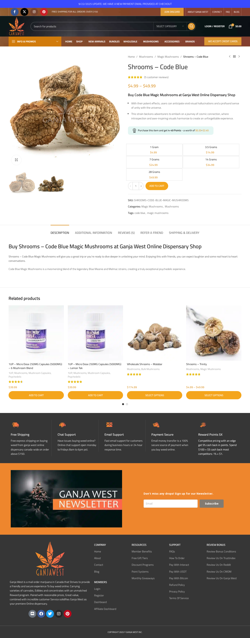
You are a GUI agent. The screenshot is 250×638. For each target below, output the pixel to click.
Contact (98, 564)
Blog (96, 571)
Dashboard (100, 602)
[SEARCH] (191, 26)
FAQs (172, 551)
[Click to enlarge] (16, 160)
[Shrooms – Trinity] (213, 333)
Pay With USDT (178, 571)
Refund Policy (177, 584)
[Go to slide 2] (127, 404)
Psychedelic (15, 376)
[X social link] (24, 12)
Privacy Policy (177, 591)
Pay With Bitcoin (178, 578)
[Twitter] (50, 614)
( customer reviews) (156, 77)
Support (174, 544)
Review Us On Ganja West (222, 578)
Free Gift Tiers (140, 558)
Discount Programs (143, 564)
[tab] (60, 231)
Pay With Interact (179, 564)
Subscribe (212, 503)
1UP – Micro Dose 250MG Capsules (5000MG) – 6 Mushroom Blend (35, 366)
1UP (11, 373)
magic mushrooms (158, 212)
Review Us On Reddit (219, 564)
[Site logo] (17, 26)
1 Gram (154, 147)
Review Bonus (216, 544)
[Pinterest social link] (44, 12)
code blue (140, 212)
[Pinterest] (67, 614)
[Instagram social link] (34, 12)
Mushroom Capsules (40, 373)
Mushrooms (146, 57)
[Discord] (32, 614)
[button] (36, 395)
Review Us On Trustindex (221, 558)
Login (97, 588)
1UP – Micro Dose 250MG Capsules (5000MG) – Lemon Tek (94, 366)
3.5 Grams (211, 147)
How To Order (177, 558)
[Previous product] (229, 56)
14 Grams (211, 159)
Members (100, 582)
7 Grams (154, 159)
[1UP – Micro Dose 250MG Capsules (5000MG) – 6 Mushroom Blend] (36, 333)
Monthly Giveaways (143, 578)
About (97, 558)
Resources (139, 544)
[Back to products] (234, 56)
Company (100, 544)
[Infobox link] (78, 436)
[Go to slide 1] (123, 404)
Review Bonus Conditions (221, 551)
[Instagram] (59, 614)
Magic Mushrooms (168, 57)
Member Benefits (142, 551)
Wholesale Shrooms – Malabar (144, 364)
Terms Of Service (179, 598)
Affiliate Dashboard (105, 608)
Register (99, 595)
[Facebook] (41, 614)
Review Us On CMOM (219, 571)
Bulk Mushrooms (150, 369)
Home (131, 57)
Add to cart (156, 185)
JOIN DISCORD (172, 11)
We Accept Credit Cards (223, 41)
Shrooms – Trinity (196, 364)
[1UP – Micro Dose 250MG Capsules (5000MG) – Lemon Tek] (95, 333)
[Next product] (239, 56)
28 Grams (154, 172)
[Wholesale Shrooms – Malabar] (154, 333)
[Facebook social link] (15, 12)
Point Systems (140, 571)
